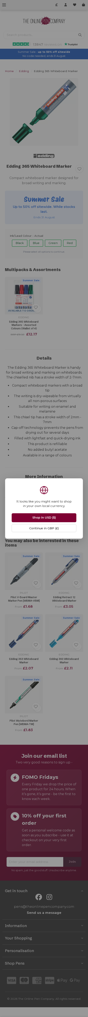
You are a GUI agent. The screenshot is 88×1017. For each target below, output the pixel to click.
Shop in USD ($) (44, 517)
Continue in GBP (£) (44, 528)
